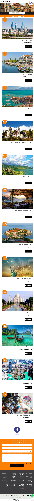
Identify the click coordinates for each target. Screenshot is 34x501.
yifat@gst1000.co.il (15, 497)
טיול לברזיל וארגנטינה (13, 480)
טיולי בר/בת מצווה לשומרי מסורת (30, 479)
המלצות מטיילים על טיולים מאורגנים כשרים (5, 480)
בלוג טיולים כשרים (5, 478)
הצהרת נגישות (6, 487)
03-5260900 (6, 1)
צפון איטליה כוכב (22, 476)
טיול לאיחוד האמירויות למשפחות (13, 486)
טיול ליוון (23, 483)
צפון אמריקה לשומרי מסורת (5, 483)
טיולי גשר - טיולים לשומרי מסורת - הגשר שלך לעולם (17, 499)
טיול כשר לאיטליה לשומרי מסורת (29, 483)
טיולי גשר (7, 476)
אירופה (7, 486)
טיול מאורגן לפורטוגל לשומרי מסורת (29, 481)
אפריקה (7, 484)
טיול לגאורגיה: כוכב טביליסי (13, 482)
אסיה (7, 485)
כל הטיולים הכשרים (29, 478)
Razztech (16, 500)
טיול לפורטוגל (22, 484)
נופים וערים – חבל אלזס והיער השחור (21, 479)
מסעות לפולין (30, 483)
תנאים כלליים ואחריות (5, 487)
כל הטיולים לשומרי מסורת (5, 478)
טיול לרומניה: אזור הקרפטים (22, 478)
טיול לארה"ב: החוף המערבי (13, 479)
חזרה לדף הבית (17, 434)
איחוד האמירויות (14, 476)
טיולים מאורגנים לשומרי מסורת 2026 (29, 477)
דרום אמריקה (6, 483)
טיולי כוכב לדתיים (30, 487)
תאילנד (15, 484)
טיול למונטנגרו (22, 483)
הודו (15, 483)
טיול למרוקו (14, 477)
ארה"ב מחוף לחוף (14, 478)
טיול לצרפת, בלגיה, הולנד (21, 487)
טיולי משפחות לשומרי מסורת (29, 485)
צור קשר (17, 430)
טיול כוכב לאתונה (22, 482)
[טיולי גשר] (30, 3)
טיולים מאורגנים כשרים (29, 486)
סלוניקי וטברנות (22, 488)
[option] (17, 7)
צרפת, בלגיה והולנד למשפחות (21, 486)
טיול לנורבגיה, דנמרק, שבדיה (21, 481)
